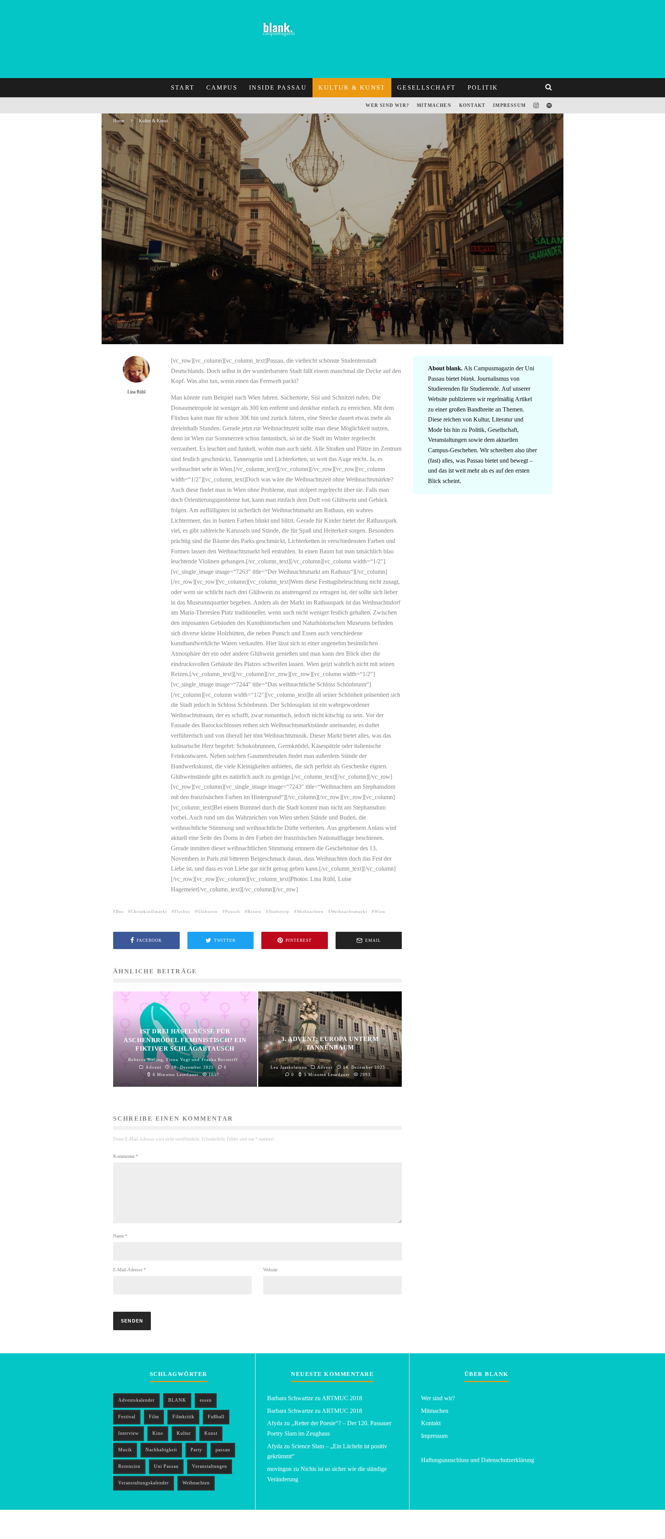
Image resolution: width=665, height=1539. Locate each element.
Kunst (210, 1433)
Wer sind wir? (387, 105)
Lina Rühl (148, 327)
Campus (221, 87)
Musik (125, 1449)
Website (270, 1270)
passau (223, 1449)
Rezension (129, 1466)
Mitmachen (434, 105)
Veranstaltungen (209, 1466)
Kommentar (125, 1156)
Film (154, 1416)
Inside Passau (278, 87)
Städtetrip (279, 911)
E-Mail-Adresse (129, 1270)
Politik (483, 87)
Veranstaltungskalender (143, 1483)
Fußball (216, 1416)
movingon (279, 1469)
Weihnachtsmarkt (349, 911)
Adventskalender (136, 1400)
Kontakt (472, 105)
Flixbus (182, 911)
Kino (157, 1433)
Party (196, 1449)
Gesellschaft (426, 87)
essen (206, 1400)
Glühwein (207, 911)
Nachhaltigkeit (161, 1449)
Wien (379, 911)
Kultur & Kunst (352, 87)
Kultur (184, 1433)
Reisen (254, 911)
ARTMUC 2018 (342, 1398)
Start (183, 87)
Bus (120, 911)
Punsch (232, 911)
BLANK (177, 1400)
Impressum (509, 105)
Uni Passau (166, 1466)
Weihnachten (310, 911)
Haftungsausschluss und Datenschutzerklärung (477, 1460)
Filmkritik (183, 1416)
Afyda (274, 1423)
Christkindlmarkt (149, 911)
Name (120, 1236)
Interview (128, 1433)
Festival (126, 1416)
